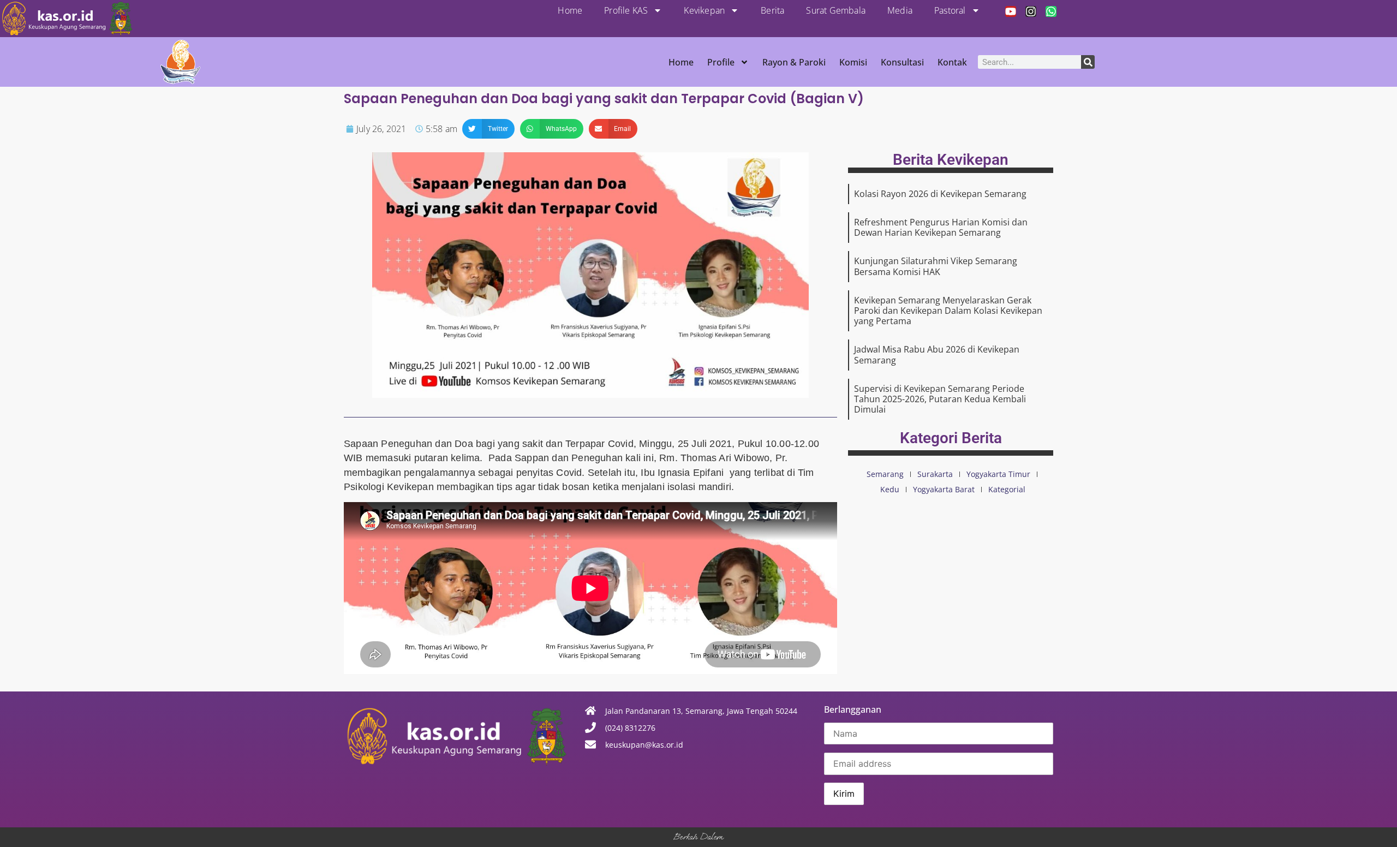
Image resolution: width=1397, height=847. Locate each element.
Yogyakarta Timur (998, 474)
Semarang (885, 474)
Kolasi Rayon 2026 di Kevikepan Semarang (940, 194)
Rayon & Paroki (794, 62)
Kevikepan (704, 10)
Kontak (952, 62)
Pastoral (950, 10)
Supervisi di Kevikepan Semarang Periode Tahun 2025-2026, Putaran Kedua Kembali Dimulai (940, 399)
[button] (488, 129)
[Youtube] (1010, 11)
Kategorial (1006, 489)
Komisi (853, 62)
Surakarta (935, 474)
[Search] (1088, 62)
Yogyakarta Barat (944, 489)
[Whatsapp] (1051, 11)
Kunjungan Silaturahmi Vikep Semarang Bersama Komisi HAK (935, 266)
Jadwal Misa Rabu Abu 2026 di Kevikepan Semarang (936, 354)
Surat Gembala (835, 10)
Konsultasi (902, 62)
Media (899, 10)
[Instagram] (1030, 11)
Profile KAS (626, 10)
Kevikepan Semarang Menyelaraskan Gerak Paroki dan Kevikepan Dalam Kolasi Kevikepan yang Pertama (948, 310)
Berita (772, 10)
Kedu (889, 489)
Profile (721, 62)
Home (570, 10)
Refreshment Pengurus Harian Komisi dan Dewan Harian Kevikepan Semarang (941, 227)
